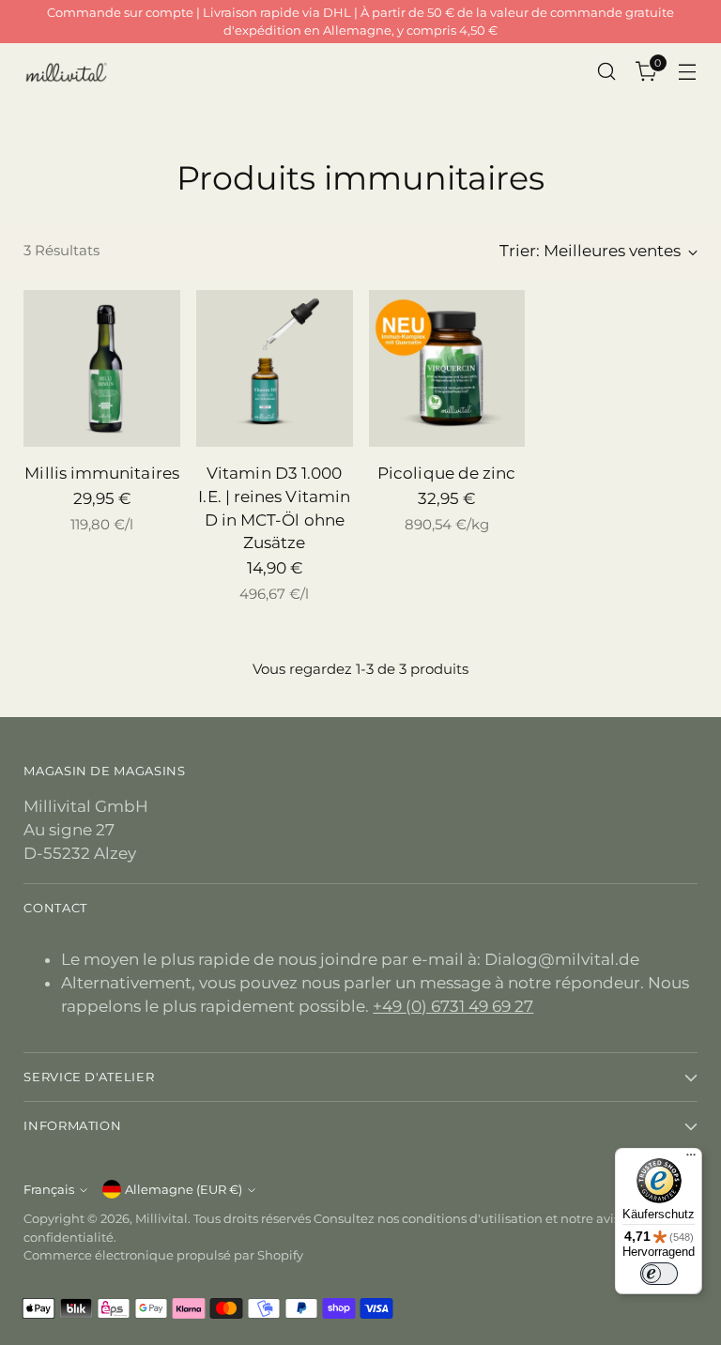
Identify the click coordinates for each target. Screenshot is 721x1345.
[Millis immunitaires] (101, 368)
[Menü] (691, 1159)
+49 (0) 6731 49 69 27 (453, 1006)
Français (48, 1190)
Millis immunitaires (101, 473)
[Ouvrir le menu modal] (687, 72)
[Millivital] (65, 72)
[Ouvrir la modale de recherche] (607, 72)
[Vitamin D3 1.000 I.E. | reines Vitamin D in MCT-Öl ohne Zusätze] (274, 368)
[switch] (659, 1273)
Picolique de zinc (446, 473)
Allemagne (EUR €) (183, 1190)
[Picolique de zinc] (447, 368)
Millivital (161, 1219)
